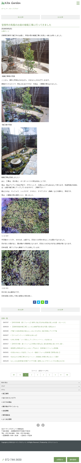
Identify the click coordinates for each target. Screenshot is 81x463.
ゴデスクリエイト (53, 442)
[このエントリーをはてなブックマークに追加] (46, 302)
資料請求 (73, 459)
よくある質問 (7, 419)
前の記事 (20, 17)
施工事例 (5, 393)
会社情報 (5, 411)
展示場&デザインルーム (10, 406)
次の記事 (60, 17)
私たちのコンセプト (9, 398)
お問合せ (60, 459)
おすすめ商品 (7, 402)
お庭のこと (5, 31)
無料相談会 (6, 415)
